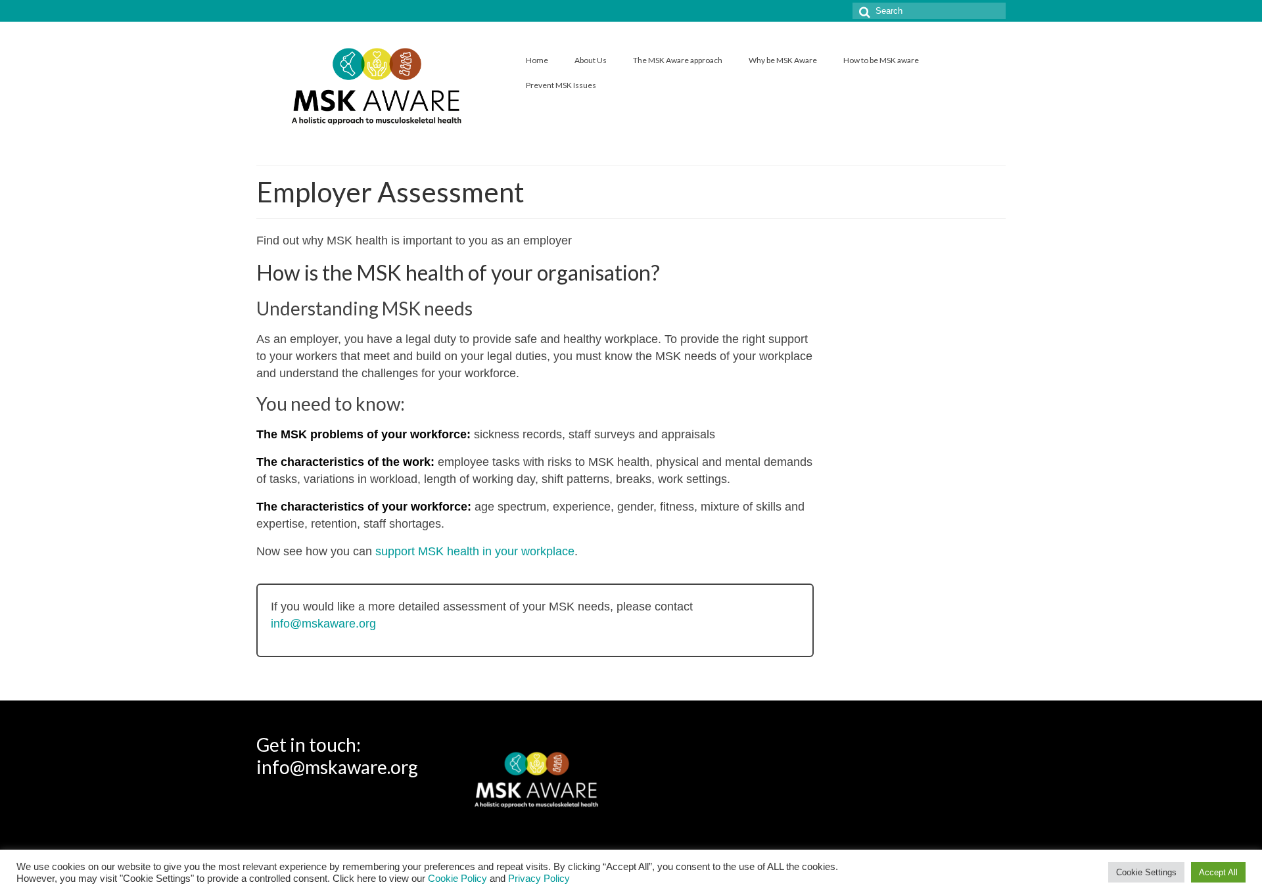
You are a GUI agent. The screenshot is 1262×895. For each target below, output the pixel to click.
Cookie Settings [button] (1146, 872)
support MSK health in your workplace (474, 551)
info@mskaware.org (323, 623)
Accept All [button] (1218, 872)
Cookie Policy (457, 878)
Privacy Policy (539, 878)
